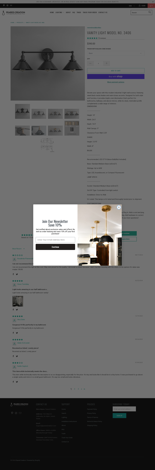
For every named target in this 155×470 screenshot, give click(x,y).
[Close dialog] (119, 207)
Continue (55, 246)
